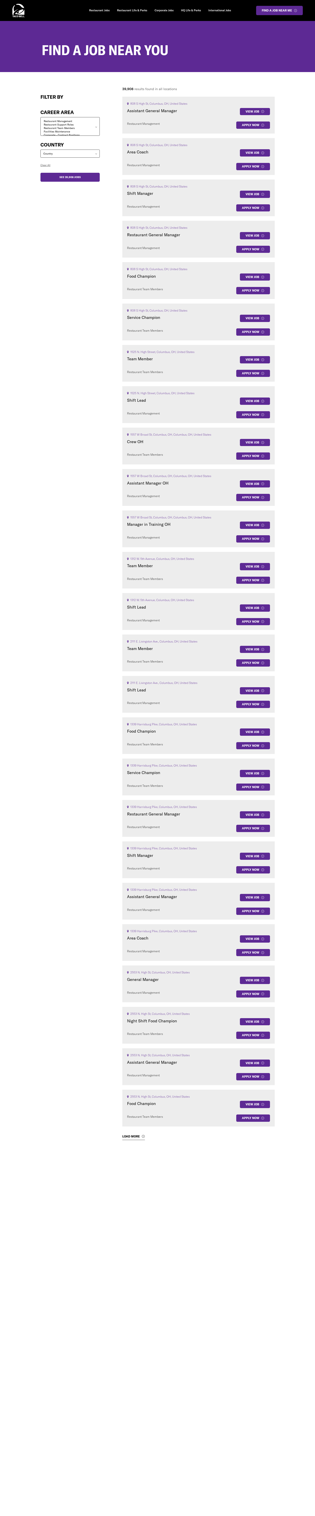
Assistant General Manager (152, 110)
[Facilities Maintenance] (70, 131)
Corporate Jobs (164, 10)
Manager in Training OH (148, 524)
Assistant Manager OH (147, 483)
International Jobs (219, 10)
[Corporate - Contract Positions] (70, 135)
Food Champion (141, 276)
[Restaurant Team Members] (70, 128)
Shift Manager (140, 193)
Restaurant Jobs (99, 10)
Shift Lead (136, 400)
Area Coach (137, 152)
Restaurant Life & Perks (132, 10)
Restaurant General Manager (153, 234)
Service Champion (143, 317)
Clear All (45, 165)
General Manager (143, 979)
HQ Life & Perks (191, 10)
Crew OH (135, 441)
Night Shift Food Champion (152, 1020)
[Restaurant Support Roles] (70, 124)
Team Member (140, 358)
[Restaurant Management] (70, 121)
